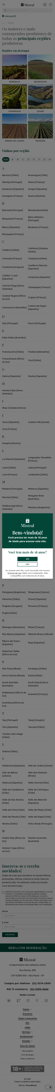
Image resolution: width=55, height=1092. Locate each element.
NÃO (27, 564)
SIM (27, 559)
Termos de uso (14, 573)
